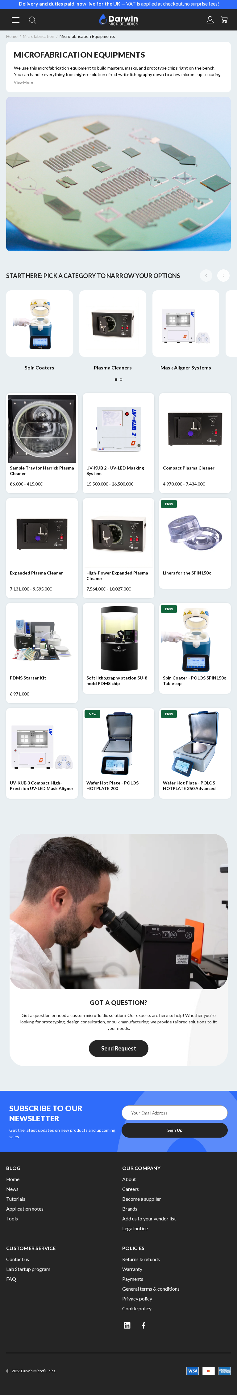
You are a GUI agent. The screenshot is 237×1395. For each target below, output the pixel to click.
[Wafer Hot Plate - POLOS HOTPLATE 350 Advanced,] (195, 744)
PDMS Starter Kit (28, 677)
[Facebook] (144, 1325)
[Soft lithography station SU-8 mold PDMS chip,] (118, 639)
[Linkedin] (127, 1325)
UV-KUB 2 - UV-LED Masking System (115, 470)
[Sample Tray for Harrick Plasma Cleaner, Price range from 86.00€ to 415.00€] (42, 429)
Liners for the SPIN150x (187, 572)
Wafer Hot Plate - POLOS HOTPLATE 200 (112, 785)
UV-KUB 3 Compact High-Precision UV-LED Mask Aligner (41, 785)
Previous (206, 275)
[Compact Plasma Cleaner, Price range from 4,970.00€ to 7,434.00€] (195, 429)
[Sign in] (210, 19)
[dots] (116, 379)
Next (223, 275)
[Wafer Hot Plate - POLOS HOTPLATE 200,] (118, 744)
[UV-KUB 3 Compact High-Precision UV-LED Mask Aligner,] (42, 744)
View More (23, 82)
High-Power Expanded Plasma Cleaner (117, 575)
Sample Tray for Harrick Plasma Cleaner (42, 470)
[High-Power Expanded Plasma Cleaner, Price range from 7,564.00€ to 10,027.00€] (118, 534)
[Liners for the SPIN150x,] (195, 534)
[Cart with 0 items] (224, 19)
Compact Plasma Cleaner (188, 467)
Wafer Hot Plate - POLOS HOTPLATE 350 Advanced (189, 785)
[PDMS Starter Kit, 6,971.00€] (42, 639)
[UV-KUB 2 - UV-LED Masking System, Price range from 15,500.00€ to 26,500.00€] (118, 429)
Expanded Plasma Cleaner (36, 572)
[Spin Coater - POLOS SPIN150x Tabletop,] (195, 639)
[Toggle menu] (14, 19)
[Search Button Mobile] (32, 19)
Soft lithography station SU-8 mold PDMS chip (116, 680)
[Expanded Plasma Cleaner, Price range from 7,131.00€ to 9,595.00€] (42, 534)
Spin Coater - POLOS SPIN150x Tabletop (194, 680)
